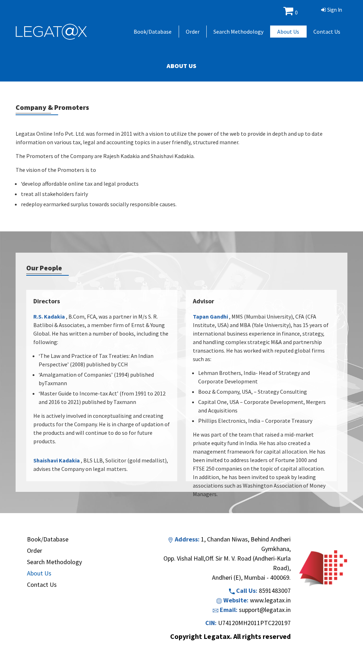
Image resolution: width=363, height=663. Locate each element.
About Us (288, 31)
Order (193, 31)
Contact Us (326, 31)
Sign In (334, 9)
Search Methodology (238, 31)
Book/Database (153, 31)
